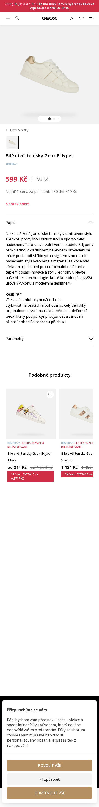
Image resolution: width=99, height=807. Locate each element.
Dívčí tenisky (19, 130)
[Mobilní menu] (8, 18)
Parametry (15, 338)
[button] (49, 118)
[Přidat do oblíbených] (50, 394)
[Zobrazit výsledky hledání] (17, 18)
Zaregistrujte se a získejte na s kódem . (49, 6)
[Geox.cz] (49, 18)
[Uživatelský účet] (72, 18)
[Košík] (90, 18)
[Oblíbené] (81, 18)
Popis (10, 222)
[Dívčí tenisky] (7, 130)
